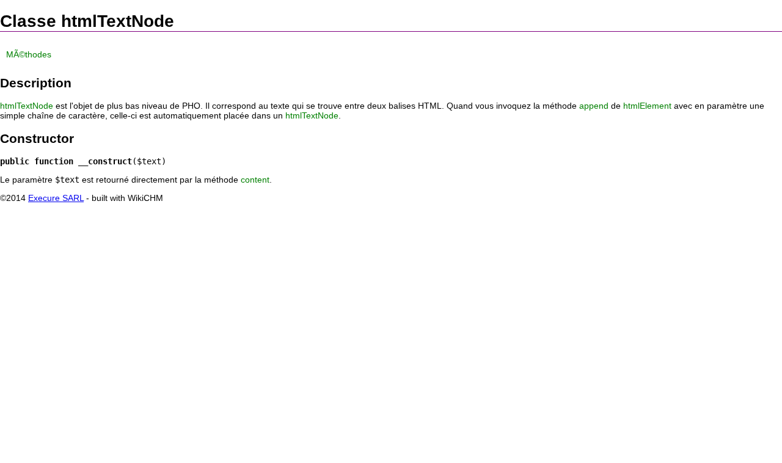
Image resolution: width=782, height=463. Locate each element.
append (593, 106)
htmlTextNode (26, 106)
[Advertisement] (391, 236)
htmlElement (647, 106)
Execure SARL (56, 198)
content (255, 179)
